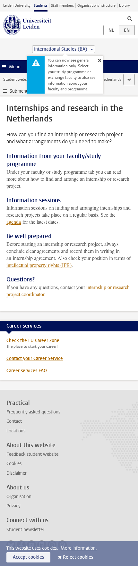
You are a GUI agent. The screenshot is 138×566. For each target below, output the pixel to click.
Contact (14, 421)
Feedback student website (32, 454)
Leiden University (16, 5)
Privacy (13, 506)
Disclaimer (16, 473)
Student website (17, 79)
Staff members (62, 5)
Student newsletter (25, 530)
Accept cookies (28, 557)
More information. (79, 548)
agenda (13, 221)
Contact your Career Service (34, 358)
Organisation (18, 497)
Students (40, 5)
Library (124, 5)
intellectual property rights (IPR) (39, 265)
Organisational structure (96, 5)
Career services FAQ (26, 371)
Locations (15, 431)
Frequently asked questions (33, 412)
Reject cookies (78, 557)
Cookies (14, 464)
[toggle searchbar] (130, 18)
